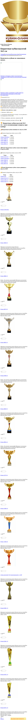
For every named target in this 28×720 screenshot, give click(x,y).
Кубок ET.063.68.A (5, 137)
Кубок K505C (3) (4, 674)
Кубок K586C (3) (4, 608)
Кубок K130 (3, 176)
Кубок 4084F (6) (4, 408)
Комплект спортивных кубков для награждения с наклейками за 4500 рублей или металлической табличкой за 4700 (13, 77)
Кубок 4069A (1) (4, 143)
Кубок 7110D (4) (4, 541)
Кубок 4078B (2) (4, 375)
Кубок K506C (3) (4, 641)
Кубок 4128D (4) (4, 508)
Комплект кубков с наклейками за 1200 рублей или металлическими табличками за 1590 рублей (12, 93)
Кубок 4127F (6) (4, 475)
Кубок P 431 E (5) (4, 156)
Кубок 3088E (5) (4, 140)
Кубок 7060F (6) (4, 138)
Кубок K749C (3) (4, 179)
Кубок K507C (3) (4, 707)
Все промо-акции (4, 95)
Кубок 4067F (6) (4, 142)
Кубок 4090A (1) (4, 442)
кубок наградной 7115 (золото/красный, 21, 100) (11, 574)
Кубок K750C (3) (4, 181)
